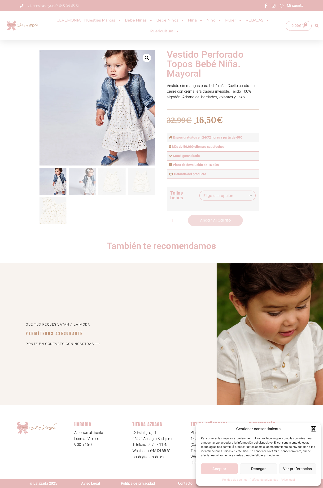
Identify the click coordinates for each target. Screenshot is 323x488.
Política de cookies (234, 479)
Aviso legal (288, 479)
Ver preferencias (297, 468)
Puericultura (161, 31)
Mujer (230, 20)
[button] (313, 429)
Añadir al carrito (215, 220)
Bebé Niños (167, 20)
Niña (192, 20)
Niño (210, 20)
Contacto (185, 483)
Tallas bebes (176, 195)
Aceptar (219, 468)
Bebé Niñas (136, 20)
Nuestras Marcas (99, 20)
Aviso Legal (90, 483)
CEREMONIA (69, 20)
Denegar (258, 468)
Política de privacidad (264, 479)
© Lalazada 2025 (43, 483)
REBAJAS (254, 20)
